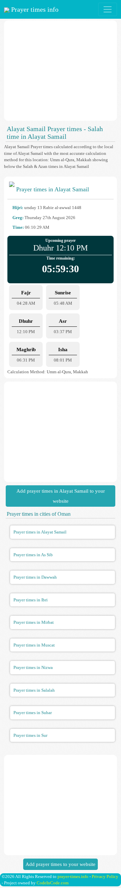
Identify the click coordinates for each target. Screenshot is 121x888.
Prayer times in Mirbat (33, 622)
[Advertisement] (60, 70)
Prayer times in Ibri (30, 599)
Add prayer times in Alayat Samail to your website (60, 496)
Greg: (18, 217)
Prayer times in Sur (30, 735)
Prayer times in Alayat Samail (40, 531)
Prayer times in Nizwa (33, 667)
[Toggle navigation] (107, 9)
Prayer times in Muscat (34, 645)
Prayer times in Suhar (32, 712)
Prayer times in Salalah (34, 690)
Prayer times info (33, 9)
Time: (18, 227)
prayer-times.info (72, 876)
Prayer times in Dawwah (35, 577)
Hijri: (17, 207)
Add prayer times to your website (60, 864)
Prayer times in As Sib (33, 554)
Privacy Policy (105, 876)
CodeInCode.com (53, 882)
